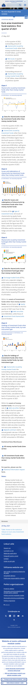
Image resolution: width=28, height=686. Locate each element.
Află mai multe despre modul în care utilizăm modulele (15, 674)
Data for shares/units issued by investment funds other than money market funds (13, 119)
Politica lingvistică (9, 601)
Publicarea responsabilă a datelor (14, 578)
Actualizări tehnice (9, 576)
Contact (6, 558)
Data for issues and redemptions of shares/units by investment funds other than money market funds (12, 203)
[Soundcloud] (22, 616)
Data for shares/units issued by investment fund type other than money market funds (13, 271)
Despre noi (7, 548)
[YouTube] (18, 616)
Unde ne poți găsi (9, 561)
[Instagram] (14, 616)
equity (23, 304)
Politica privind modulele (14, 595)
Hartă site (7, 604)
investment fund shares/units (14, 316)
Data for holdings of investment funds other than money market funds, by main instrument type (12, 359)
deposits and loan (10, 430)
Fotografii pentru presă (11, 556)
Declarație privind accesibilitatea (14, 598)
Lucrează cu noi (9, 551)
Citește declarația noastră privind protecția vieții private (15, 669)
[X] (6, 616)
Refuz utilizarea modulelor (15, 683)
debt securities (18, 311)
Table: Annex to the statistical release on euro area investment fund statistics (12, 532)
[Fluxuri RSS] (14, 620)
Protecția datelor (9, 589)
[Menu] (25, 5)
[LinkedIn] (10, 616)
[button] (25, 2)
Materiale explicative (10, 553)
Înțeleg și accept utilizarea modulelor (15, 679)
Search (20, 5)
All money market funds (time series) (13, 448)
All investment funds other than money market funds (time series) (13, 458)
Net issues (11, 59)
